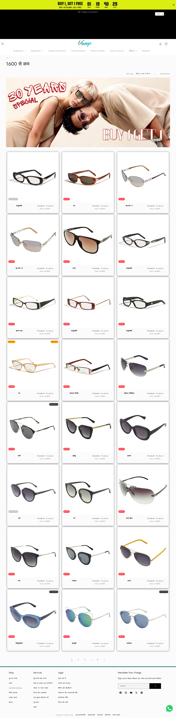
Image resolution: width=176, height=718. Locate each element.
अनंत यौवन (129, 518)
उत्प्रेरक (129, 643)
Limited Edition (15, 688)
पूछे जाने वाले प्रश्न (40, 678)
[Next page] (104, 659)
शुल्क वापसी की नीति (80, 715)
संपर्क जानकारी (116, 715)
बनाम (74, 268)
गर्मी (19, 518)
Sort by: (129, 74)
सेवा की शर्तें (100, 715)
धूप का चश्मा (13, 678)
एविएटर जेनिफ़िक (129, 393)
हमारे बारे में (62, 678)
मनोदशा (74, 581)
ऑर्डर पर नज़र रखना (41, 688)
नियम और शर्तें (63, 702)
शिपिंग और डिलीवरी (64, 688)
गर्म (74, 518)
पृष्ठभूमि (74, 643)
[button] (2, 43)
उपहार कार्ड (13, 697)
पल (74, 206)
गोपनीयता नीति (63, 697)
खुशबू (74, 456)
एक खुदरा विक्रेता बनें (41, 697)
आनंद (129, 581)
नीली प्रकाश (13, 693)
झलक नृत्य (19, 331)
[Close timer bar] (174, 5)
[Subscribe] (155, 686)
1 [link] (71, 659)
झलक (129, 456)
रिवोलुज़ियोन (19, 643)
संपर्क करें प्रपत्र (64, 683)
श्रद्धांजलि (19, 206)
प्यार (19, 581)
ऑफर (11, 702)
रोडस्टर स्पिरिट (74, 393)
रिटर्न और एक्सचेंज (40, 693)
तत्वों (19, 456)
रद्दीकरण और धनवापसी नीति (68, 693)
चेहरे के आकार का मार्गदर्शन (43, 683)
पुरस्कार (36, 702)
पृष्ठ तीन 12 (19, 268)
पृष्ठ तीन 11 (129, 206)
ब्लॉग (35, 707)
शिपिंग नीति (107, 715)
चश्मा (10, 683)
